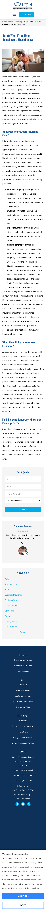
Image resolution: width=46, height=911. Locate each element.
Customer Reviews (23, 695)
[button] (14, 14)
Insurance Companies (23, 701)
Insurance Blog (15, 21)
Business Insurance (23, 665)
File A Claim (23, 731)
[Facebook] (23, 804)
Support (23, 720)
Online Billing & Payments (23, 726)
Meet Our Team (23, 690)
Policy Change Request (23, 737)
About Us (23, 684)
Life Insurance (23, 671)
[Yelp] (29, 804)
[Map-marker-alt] (17, 804)
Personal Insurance (23, 660)
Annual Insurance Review (23, 743)
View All (23, 632)
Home (4, 21)
